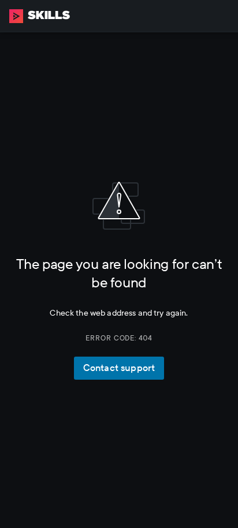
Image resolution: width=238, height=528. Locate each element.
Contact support (119, 367)
